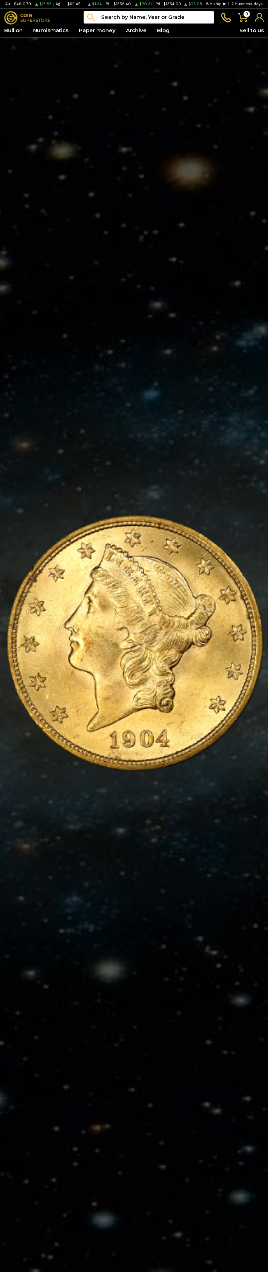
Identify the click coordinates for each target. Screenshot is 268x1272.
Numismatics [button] (50, 30)
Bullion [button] (13, 30)
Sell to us (251, 30)
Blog (163, 30)
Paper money (97, 30)
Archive (136, 30)
